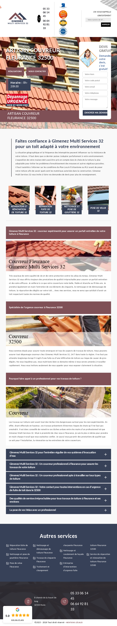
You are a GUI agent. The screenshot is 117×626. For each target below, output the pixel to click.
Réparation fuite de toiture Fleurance (19, 547)
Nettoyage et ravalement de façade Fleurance (73, 554)
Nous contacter (37, 71)
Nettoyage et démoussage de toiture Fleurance (45, 549)
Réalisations (15, 71)
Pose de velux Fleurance (16, 565)
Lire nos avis (17, 620)
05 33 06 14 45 (46, 12)
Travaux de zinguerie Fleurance (46, 560)
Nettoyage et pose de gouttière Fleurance (20, 556)
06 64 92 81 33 (46, 25)
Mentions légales (74, 623)
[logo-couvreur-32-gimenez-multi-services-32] (18, 18)
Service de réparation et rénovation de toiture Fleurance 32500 (100, 560)
